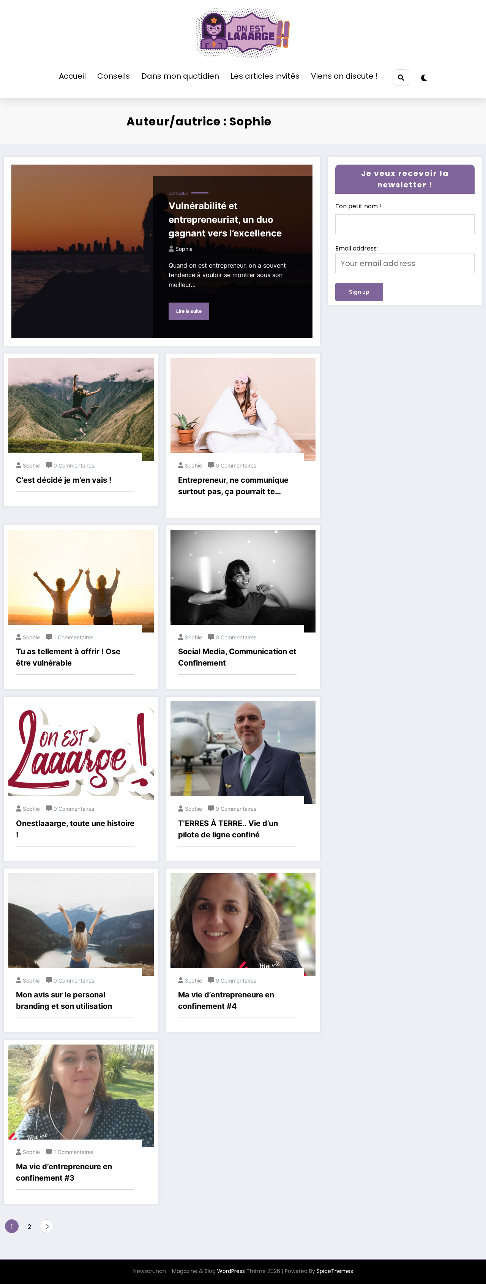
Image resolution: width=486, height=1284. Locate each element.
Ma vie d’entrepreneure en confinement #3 (64, 1172)
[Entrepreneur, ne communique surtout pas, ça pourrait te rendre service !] (243, 409)
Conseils (113, 76)
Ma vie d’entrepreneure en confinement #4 (226, 1000)
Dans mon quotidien (180, 76)
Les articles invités (265, 76)
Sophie (184, 249)
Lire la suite (189, 311)
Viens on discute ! (344, 76)
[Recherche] (401, 77)
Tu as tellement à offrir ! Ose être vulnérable (68, 657)
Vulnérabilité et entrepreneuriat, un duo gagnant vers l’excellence (225, 219)
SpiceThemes (335, 1271)
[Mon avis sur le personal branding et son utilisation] (81, 923)
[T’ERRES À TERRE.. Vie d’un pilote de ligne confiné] (243, 752)
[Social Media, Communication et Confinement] (243, 580)
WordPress (231, 1271)
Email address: (356, 248)
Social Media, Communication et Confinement (237, 657)
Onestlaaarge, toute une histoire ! (75, 829)
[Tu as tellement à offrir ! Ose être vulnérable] (81, 580)
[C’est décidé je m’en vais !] (81, 409)
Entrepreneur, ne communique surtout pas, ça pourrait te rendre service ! (233, 486)
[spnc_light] (424, 78)
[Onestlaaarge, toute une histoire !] (81, 752)
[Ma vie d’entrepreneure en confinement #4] (243, 923)
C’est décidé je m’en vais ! (63, 480)
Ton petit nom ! (358, 206)
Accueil (72, 76)
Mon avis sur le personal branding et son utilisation (64, 1000)
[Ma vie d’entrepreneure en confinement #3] (81, 1095)
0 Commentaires (74, 465)
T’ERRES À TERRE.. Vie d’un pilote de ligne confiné (228, 829)
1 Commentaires (73, 637)
